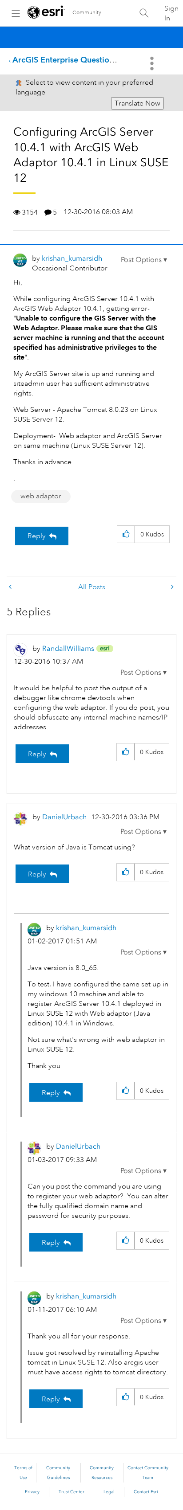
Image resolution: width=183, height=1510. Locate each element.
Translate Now (137, 103)
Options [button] (153, 63)
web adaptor (40, 496)
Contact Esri (146, 1491)
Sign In (171, 13)
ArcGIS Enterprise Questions (64, 59)
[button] (144, 260)
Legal (109, 1491)
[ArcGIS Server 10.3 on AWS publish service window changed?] (11, 587)
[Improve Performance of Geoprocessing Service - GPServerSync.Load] (171, 587)
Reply (37, 536)
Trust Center (71, 1491)
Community (86, 12)
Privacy (32, 1491)
